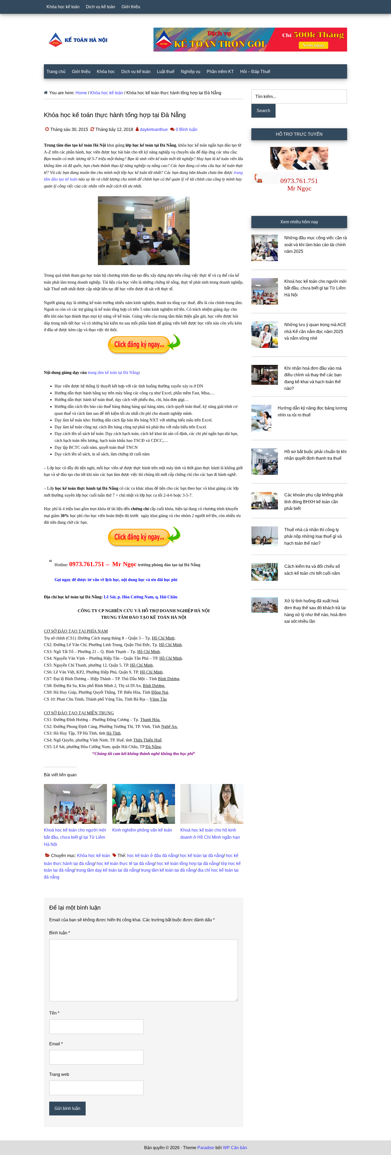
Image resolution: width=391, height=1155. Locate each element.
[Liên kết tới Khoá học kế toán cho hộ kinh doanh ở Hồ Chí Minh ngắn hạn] (211, 787)
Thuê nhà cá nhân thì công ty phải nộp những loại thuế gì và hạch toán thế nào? (313, 536)
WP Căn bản (235, 1147)
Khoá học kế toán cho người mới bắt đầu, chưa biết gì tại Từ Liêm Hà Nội (75, 837)
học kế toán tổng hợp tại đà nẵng (188, 863)
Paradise (205, 1147)
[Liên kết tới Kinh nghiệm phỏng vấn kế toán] (143, 787)
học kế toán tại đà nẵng (202, 855)
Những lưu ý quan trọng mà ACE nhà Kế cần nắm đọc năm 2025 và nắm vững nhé (315, 331)
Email (56, 1044)
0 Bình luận (186, 129)
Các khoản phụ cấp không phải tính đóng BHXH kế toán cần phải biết (313, 502)
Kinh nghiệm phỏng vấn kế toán (142, 830)
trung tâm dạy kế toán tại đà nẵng (107, 870)
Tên (54, 1013)
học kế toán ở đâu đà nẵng (152, 855)
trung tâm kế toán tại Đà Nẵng (113, 372)
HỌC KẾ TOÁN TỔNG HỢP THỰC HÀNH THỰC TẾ (80, 40)
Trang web (59, 1074)
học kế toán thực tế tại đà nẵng (126, 863)
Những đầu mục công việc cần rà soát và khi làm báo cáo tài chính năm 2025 (315, 245)
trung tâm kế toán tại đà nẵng (168, 870)
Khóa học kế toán (93, 855)
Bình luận (59, 933)
